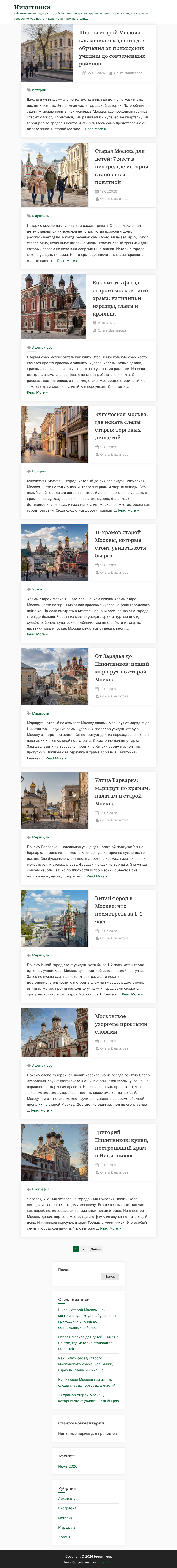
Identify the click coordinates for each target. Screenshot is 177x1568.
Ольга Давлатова (128, 73)
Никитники (32, 7)
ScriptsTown (105, 1562)
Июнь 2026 (67, 1466)
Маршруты (40, 216)
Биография (40, 1189)
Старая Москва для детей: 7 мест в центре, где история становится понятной (121, 166)
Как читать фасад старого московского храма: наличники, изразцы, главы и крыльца (120, 298)
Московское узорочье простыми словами (121, 1024)
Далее (95, 1249)
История (39, 90)
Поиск (63, 1269)
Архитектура (42, 347)
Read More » (95, 129)
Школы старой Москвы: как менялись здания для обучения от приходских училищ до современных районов (112, 48)
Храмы (37, 589)
